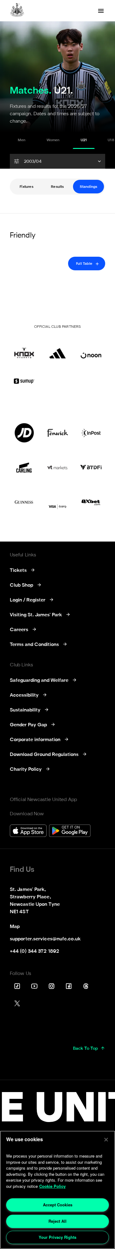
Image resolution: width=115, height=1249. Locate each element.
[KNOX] (24, 348)
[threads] (86, 986)
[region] (57, 1190)
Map (15, 927)
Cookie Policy (52, 1186)
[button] (57, 161)
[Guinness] (24, 502)
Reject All (57, 1221)
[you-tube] (34, 986)
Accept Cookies (57, 1205)
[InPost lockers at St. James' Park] (91, 432)
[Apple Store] (28, 831)
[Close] (106, 1139)
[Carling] (24, 467)
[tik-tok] (17, 986)
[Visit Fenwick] (57, 432)
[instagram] (51, 986)
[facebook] (68, 986)
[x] (17, 1003)
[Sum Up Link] (24, 381)
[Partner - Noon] (91, 348)
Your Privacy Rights (57, 1237)
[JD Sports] (24, 432)
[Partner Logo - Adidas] (57, 348)
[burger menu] (101, 11)
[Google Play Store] (69, 831)
